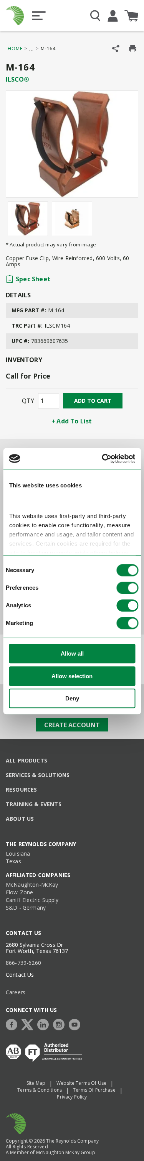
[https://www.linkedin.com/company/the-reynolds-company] (45, 1023)
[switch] (127, 588)
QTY (28, 401)
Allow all (72, 654)
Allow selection (72, 676)
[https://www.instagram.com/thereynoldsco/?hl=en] (60, 1023)
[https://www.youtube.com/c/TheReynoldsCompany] (76, 1023)
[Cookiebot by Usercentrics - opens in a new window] (102, 459)
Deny (72, 698)
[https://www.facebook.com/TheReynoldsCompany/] (13, 1023)
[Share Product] (115, 48)
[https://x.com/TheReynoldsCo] (29, 1023)
